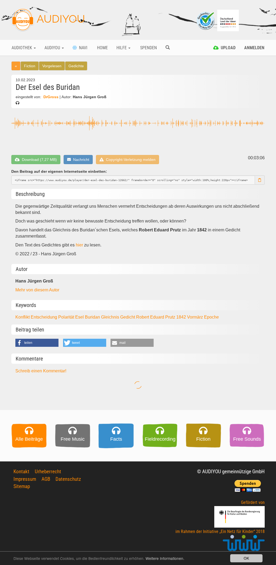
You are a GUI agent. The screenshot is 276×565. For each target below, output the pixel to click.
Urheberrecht (48, 471)
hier (79, 245)
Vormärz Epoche (203, 317)
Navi (82, 47)
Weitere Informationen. (165, 558)
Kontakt (21, 471)
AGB (46, 479)
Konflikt (23, 317)
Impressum (24, 479)
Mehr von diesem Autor (37, 290)
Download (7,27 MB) (38, 159)
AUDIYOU (59, 18)
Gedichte (76, 66)
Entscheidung (44, 317)
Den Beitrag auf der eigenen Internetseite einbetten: (59, 171)
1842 (181, 317)
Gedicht (128, 317)
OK (246, 558)
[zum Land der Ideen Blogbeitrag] (228, 20)
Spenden (148, 47)
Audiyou (52, 47)
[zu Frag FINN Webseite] (206, 20)
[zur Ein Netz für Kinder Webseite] (244, 545)
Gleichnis (110, 317)
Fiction (29, 66)
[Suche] (167, 48)
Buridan (93, 317)
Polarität (66, 317)
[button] (36, 343)
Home (102, 47)
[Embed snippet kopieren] (260, 180)
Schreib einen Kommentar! (40, 371)
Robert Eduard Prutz (156, 317)
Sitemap (21, 486)
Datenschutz (68, 479)
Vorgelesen (51, 66)
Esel (80, 317)
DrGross (51, 97)
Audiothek (22, 47)
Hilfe (122, 47)
